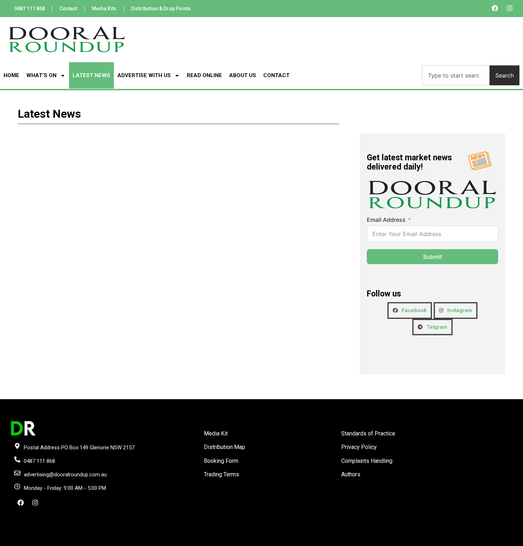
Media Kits (104, 8)
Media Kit (216, 433)
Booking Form (221, 460)
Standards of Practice (368, 433)
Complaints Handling (366, 460)
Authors (350, 474)
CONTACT (276, 75)
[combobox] (456, 75)
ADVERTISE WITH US (144, 75)
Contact (68, 8)
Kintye (346, 540)
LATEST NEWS (91, 75)
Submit (432, 256)
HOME (11, 75)
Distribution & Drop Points (161, 8)
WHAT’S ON (41, 75)
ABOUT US (242, 75)
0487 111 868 (29, 8)
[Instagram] (509, 8)
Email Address (386, 219)
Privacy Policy (359, 447)
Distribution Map (224, 447)
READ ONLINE (204, 75)
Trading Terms (221, 474)
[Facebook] (494, 8)
